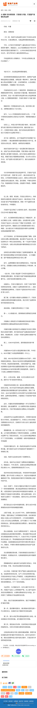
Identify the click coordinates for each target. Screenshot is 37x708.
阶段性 (3, 693)
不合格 (31, 690)
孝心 (23, 690)
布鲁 (12, 693)
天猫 (11, 85)
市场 (27, 690)
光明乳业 (24, 687)
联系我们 (11, 701)
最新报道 (31, 701)
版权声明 (21, 701)
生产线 (5, 687)
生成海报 (18, 651)
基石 (29, 687)
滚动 (9, 10)
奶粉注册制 (29, 693)
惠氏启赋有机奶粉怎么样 (8, 690)
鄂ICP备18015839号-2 (9, 703)
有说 (6, 10)
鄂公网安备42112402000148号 (25, 703)
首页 (2, 10)
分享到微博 (6, 656)
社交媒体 (21, 693)
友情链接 (16, 701)
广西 (11, 696)
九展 (15, 687)
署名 (6, 696)
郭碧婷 (10, 687)
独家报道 (26, 701)
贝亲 (8, 693)
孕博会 (18, 690)
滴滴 (2, 696)
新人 (19, 687)
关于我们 (6, 701)
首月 (16, 693)
